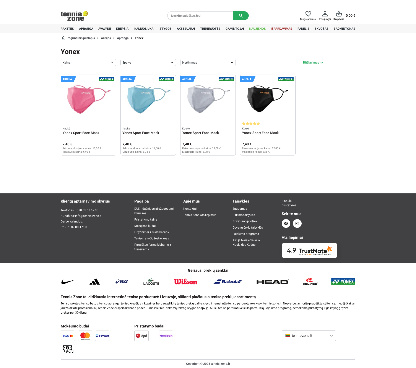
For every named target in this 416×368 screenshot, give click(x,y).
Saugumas (239, 208)
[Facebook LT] (286, 223)
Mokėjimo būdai (145, 225)
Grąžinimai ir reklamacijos (151, 232)
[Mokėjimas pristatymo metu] (68, 349)
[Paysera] (102, 335)
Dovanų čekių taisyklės (247, 227)
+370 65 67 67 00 (93, 3)
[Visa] (68, 335)
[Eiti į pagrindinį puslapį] (74, 16)
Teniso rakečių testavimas (151, 238)
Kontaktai (190, 208)
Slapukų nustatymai (286, 203)
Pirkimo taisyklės (243, 215)
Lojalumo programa (245, 234)
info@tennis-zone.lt (88, 216)
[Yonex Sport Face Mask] (88, 98)
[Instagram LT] (297, 223)
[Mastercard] (85, 335)
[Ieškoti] (241, 15)
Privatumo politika (244, 221)
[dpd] (141, 335)
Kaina (66, 62)
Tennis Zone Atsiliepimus (199, 215)
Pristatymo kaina (145, 219)
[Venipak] (166, 335)
